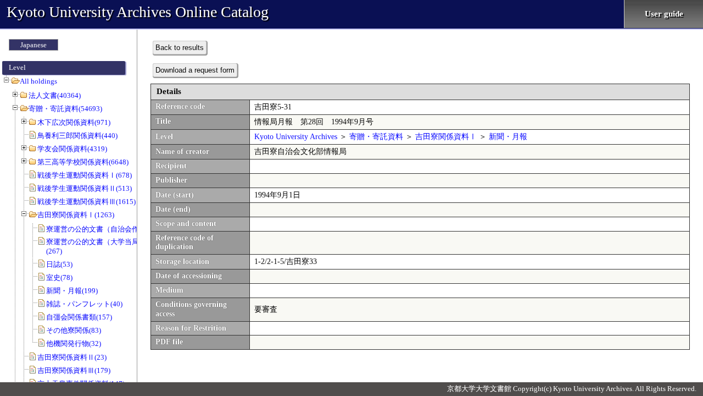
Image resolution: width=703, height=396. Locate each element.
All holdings (38, 81)
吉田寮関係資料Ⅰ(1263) (75, 215)
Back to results (179, 47)
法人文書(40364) (55, 95)
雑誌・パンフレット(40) (84, 304)
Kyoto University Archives (295, 137)
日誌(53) (59, 264)
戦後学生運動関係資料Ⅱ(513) (84, 188)
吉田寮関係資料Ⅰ (446, 137)
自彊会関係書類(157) (79, 317)
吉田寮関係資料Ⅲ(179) (73, 370)
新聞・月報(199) (72, 291)
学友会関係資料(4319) (72, 149)
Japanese (33, 45)
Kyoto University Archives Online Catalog (138, 11)
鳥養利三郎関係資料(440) (77, 135)
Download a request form (195, 70)
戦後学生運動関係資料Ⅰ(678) (84, 175)
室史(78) (59, 277)
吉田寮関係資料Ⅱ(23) (72, 357)
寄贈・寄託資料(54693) (65, 109)
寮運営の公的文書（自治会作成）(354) (107, 229)
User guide (664, 13)
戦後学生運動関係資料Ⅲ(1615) (86, 201)
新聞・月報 (508, 137)
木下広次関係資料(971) (73, 122)
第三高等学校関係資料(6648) (83, 162)
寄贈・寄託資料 (376, 137)
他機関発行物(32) (73, 343)
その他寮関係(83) (73, 330)
